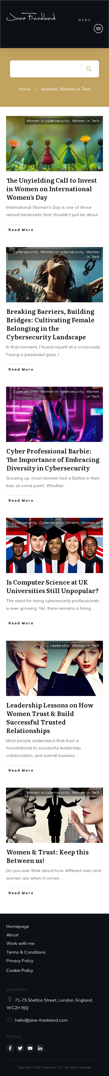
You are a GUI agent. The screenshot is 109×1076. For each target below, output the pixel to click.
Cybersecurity (25, 252)
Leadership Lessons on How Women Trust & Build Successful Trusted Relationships (50, 717)
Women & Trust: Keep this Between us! (47, 856)
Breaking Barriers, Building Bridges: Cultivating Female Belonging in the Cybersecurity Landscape (50, 324)
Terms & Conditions (26, 952)
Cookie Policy (19, 970)
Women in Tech (86, 121)
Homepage (17, 926)
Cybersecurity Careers (59, 523)
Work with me (20, 943)
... (100, 214)
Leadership (60, 645)
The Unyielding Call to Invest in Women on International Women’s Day (51, 188)
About (12, 935)
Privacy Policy (19, 960)
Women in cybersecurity (48, 121)
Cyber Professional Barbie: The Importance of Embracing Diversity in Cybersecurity (53, 459)
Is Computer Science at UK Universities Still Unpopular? (52, 586)
